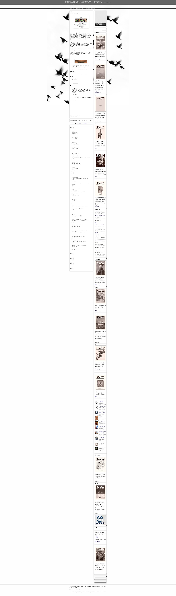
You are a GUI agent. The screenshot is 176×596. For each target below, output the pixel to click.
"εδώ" (82, 49)
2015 (72, 259)
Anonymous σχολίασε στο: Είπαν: (99, 240)
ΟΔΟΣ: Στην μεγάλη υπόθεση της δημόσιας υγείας (79, 245)
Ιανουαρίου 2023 (74, 249)
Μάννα (73, 158)
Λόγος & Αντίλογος (74, 181)
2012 (72, 263)
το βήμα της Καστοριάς (98, 59)
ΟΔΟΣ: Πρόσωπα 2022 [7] (75, 147)
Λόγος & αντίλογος (74, 246)
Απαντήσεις (75, 94)
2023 (72, 131)
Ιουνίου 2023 (74, 139)
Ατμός (73, 154)
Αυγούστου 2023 (74, 137)
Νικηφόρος (73, 205)
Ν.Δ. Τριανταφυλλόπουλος (98, 536)
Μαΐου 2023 (73, 141)
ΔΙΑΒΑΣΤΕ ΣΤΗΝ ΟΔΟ (75, 148)
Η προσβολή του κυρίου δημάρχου (101, 417)
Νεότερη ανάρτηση (73, 120)
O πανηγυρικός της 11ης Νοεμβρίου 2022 (77, 174)
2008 (72, 268)
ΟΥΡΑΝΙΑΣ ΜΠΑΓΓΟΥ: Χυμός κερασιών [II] (78, 236)
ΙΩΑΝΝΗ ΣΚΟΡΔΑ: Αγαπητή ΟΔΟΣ (77, 216)
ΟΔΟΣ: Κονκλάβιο (74, 237)
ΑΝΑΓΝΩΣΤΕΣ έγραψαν (101, 421)
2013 (72, 262)
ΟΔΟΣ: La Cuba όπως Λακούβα (76, 163)
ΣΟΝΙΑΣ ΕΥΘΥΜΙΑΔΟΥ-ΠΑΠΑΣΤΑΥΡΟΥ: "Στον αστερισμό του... (80, 221)
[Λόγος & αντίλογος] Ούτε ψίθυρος (77, 215)
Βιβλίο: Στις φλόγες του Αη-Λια (76, 196)
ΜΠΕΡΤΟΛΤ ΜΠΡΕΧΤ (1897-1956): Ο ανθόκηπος (79, 241)
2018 (72, 255)
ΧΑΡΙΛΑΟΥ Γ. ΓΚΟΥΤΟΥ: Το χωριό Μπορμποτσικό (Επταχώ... (81, 157)
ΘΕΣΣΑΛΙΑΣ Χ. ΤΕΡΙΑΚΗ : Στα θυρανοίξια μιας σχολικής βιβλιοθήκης (102, 438)
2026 (72, 127)
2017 (72, 257)
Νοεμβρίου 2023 (74, 133)
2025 (72, 128)
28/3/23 (77, 88)
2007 (72, 269)
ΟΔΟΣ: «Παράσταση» (75, 201)
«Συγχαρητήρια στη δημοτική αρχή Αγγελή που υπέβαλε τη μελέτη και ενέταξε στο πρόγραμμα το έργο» (102, 432)
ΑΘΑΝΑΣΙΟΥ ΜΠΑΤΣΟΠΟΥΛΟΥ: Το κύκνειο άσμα (79, 219)
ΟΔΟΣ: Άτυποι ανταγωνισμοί (76, 226)
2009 (72, 267)
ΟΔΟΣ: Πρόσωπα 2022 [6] (75, 144)
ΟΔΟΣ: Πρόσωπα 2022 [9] (75, 153)
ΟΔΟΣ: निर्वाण (73, 184)
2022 (72, 250)
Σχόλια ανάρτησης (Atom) (83, 123)
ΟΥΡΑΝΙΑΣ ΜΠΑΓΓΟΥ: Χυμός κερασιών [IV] (78, 191)
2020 (72, 253)
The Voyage (73, 149)
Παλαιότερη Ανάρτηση (88, 120)
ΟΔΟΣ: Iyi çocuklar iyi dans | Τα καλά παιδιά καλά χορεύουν (102, 406)
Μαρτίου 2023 (74, 143)
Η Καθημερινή (96, 537)
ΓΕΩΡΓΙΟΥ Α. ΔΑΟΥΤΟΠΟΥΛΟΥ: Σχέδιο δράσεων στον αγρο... (80, 179)
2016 (72, 258)
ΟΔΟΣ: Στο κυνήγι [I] (75, 79)
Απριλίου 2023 (74, 142)
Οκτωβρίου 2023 (74, 134)
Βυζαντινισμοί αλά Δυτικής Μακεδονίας (78, 208)
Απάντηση (73, 92)
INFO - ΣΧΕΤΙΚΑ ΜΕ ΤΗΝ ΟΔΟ (80, 8)
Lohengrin (73, 189)
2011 (72, 264)
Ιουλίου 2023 (74, 138)
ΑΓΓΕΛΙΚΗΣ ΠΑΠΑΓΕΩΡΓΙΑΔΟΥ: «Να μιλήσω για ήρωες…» (80, 206)
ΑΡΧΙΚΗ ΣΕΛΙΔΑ (72, 8)
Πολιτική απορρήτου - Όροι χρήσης (90, 8)
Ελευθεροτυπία (97, 542)
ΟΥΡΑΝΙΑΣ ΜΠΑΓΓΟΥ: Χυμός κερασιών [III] (78, 211)
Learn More (106, 2)
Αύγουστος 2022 (74, 231)
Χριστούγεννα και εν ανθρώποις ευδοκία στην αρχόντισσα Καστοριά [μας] (102, 412)
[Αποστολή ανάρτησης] (72, 82)
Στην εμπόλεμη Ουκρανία (75, 195)
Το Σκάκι (73, 172)
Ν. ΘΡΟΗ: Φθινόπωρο (75, 198)
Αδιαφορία (73, 152)
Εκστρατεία (73, 145)
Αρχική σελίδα (80, 120)
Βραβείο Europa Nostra (75, 177)
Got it (110, 2)
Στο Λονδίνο (73, 213)
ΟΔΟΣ (96, 58)
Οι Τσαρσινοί (74, 200)
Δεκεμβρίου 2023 (74, 132)
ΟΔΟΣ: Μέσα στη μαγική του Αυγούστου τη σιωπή (79, 230)
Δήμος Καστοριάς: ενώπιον (102, 426)
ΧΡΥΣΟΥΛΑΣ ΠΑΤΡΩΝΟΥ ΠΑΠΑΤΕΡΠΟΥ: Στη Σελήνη (80, 232)
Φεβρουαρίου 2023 (74, 248)
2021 (72, 252)
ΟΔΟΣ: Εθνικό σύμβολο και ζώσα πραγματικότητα (79, 164)
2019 (72, 254)
